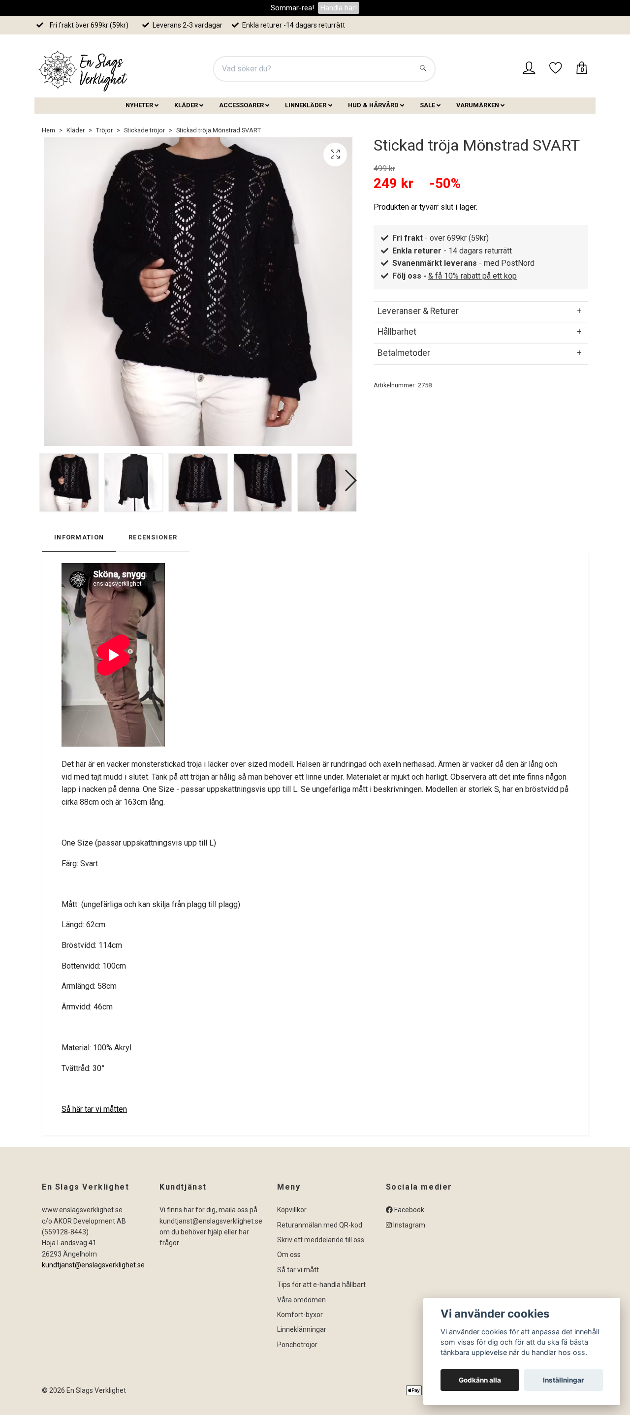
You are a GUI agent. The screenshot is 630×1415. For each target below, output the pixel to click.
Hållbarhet (397, 332)
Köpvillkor (292, 1210)
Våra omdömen (301, 1300)
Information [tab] (79, 537)
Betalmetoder (404, 353)
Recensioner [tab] (152, 537)
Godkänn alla (480, 1380)
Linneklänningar (301, 1329)
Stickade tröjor (144, 130)
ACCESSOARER (241, 105)
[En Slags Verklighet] (83, 69)
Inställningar (563, 1380)
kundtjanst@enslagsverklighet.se (93, 1265)
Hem (48, 130)
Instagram (408, 1225)
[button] (350, 480)
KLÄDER (186, 105)
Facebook (408, 1210)
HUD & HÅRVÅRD (373, 105)
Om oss (289, 1254)
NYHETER (139, 105)
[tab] (481, 311)
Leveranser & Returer (418, 311)
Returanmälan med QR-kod (319, 1225)
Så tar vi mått (298, 1270)
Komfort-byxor (300, 1315)
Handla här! (338, 7)
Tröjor (104, 130)
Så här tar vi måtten (94, 1109)
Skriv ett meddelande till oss (320, 1240)
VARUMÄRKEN (477, 105)
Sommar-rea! (292, 7)
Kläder (75, 130)
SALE (427, 105)
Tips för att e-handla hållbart (321, 1285)
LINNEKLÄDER (305, 105)
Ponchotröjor (297, 1345)
